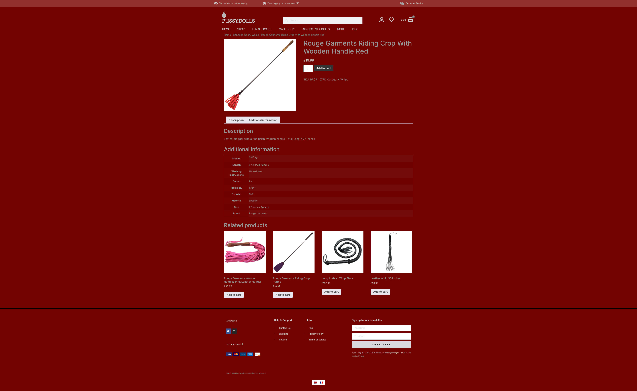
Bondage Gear (241, 34)
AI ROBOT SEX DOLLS (316, 29)
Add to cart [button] (234, 294)
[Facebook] (228, 331)
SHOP (241, 29)
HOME (226, 29)
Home (227, 34)
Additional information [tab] (262, 120)
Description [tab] (236, 120)
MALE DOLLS (287, 29)
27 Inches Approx (259, 207)
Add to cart (323, 68)
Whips (255, 34)
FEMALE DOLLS (262, 29)
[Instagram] (234, 331)
